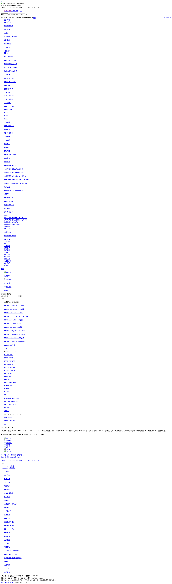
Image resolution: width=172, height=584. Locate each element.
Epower (6, 388)
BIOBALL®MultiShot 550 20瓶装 (14, 305)
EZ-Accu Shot (8, 364)
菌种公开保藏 (8, 201)
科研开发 (7, 215)
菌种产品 (7, 20)
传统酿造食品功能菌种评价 (13, 558)
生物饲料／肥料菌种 (10, 36)
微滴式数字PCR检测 (10, 71)
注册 (16, 11)
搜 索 (19, 296)
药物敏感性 (7, 129)
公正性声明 (7, 261)
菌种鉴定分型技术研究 (11, 554)
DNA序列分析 (8, 56)
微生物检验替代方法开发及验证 (14, 190)
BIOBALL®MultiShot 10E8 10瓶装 (14, 341)
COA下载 (7, 243)
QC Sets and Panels (9, 404)
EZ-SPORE (7, 376)
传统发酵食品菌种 (10, 236)
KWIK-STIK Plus (9, 358)
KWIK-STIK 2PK (9, 361)
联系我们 (7, 265)
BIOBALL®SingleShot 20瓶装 (13, 327)
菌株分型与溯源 (9, 525)
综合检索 (7, 248)
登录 (13, 11)
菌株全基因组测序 (10, 82)
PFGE (6, 112)
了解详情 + (7, 47)
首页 (34, 18)
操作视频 (7, 250)
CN (21, 11)
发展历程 (7, 259)
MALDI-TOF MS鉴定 (11, 67)
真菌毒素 (7, 136)
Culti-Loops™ (8, 417)
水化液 (6, 411)
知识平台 (7, 226)
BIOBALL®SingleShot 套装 (12, 323)
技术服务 (7, 51)
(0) (11, 11)
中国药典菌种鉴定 (10, 165)
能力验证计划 (8, 212)
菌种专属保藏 (8, 197)
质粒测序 (7, 85)
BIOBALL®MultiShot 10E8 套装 (14, 338)
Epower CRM (8, 385)
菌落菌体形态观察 (10, 60)
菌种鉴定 (7, 518)
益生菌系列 (7, 232)
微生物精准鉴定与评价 (11, 222)
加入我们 (7, 263)
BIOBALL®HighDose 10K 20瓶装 (14, 331)
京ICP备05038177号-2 (7, 582)
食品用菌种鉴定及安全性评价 (13, 169)
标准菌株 (7, 29)
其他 (5, 348)
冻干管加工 (7, 158)
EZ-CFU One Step (9, 367)
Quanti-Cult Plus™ (9, 420)
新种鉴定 (7, 187)
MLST (6, 119)
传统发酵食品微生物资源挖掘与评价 (15, 220)
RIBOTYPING (8, 109)
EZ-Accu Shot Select (10, 382)
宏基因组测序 (8, 89)
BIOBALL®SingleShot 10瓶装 (13, 320)
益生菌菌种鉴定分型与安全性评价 (15, 176)
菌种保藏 (7, 540)
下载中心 (7, 246)
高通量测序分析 (9, 522)
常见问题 (7, 241)
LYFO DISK (8, 373)
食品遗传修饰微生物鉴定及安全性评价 (16, 180)
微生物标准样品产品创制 (12, 224)
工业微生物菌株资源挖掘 (12, 550)
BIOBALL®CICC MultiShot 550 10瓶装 (16, 316)
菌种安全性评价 (9, 529)
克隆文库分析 (8, 99)
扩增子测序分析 (9, 95)
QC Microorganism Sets (11, 401)
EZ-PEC (6, 391)
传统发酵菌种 (8, 26)
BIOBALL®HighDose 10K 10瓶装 (14, 334)
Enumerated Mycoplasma (11, 398)
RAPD (6, 115)
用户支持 (7, 239)
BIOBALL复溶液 (9, 345)
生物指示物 (7, 44)
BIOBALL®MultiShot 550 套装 (13, 313)
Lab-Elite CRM (8, 355)
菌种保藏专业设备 (10, 154)
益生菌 (6, 33)
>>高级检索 (167, 17)
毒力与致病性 (8, 133)
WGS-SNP (7, 92)
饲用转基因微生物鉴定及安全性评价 (15, 183)
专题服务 (7, 533)
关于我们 (7, 252)
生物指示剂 (7, 511)
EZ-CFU (6, 379)
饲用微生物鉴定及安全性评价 (13, 172)
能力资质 (7, 256)
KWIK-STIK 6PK (9, 370)
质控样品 (7, 40)
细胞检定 (7, 147)
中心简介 (7, 254)
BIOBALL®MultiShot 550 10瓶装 (14, 309)
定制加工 (7, 543)
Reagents (6, 407)
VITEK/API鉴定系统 (10, 64)
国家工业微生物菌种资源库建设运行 (15, 218)
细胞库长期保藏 (9, 205)
